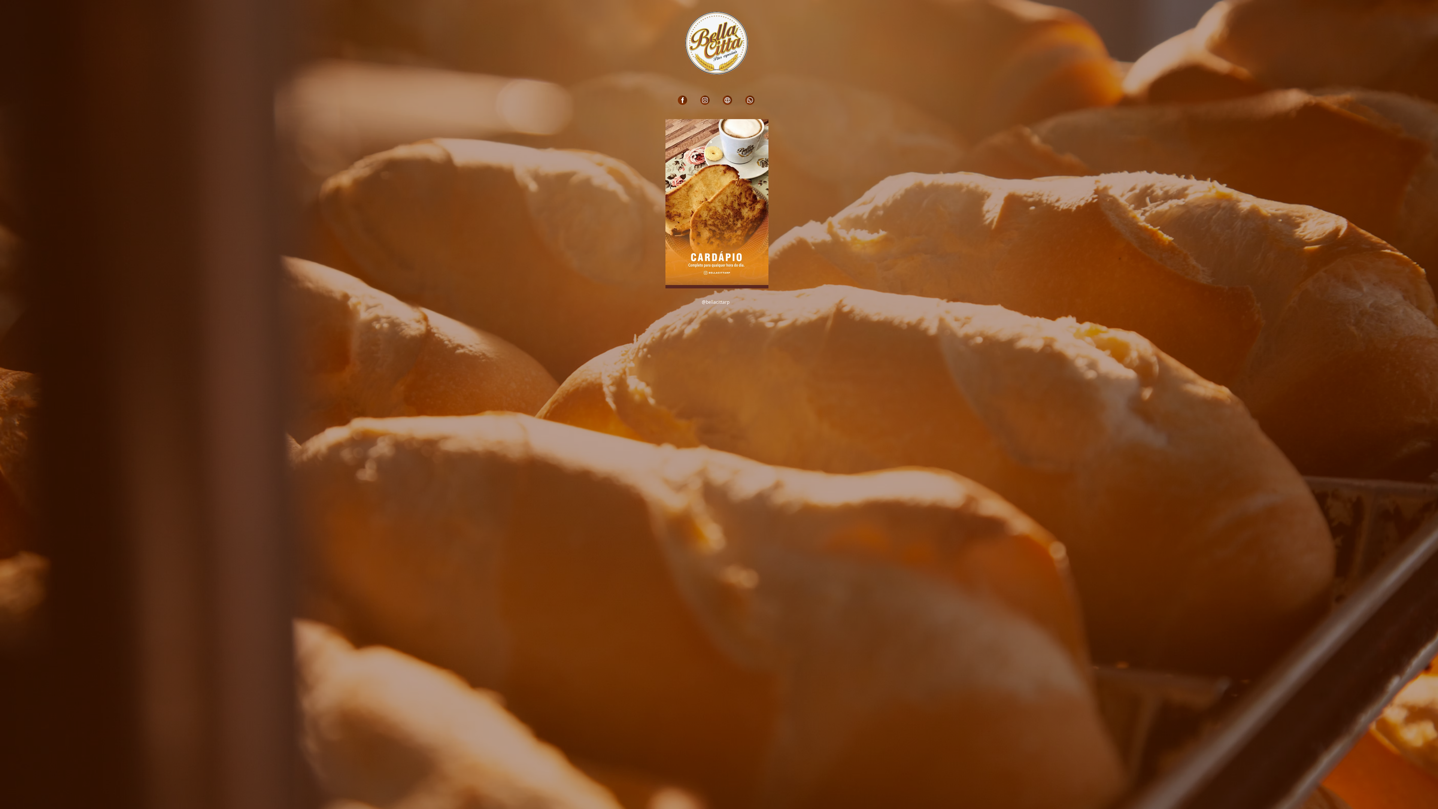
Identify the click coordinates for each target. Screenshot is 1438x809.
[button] (716, 203)
